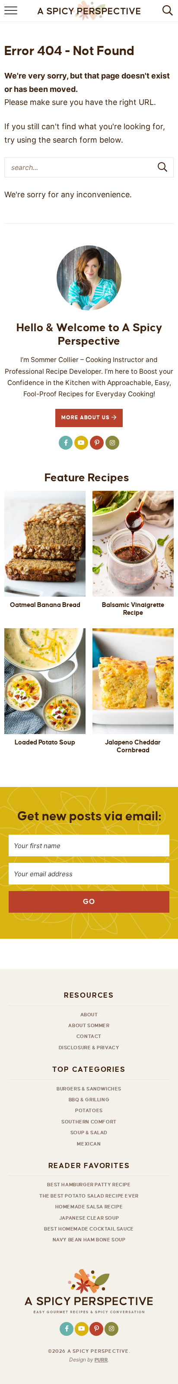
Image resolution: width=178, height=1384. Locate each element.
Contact (89, 1036)
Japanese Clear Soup (89, 1218)
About (89, 1014)
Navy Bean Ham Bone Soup (89, 1239)
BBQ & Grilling (89, 1099)
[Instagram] (112, 443)
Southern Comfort (89, 1121)
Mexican (89, 1143)
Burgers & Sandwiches (89, 1088)
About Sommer (88, 1025)
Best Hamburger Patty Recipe (88, 1184)
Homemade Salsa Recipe (89, 1206)
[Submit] (163, 167)
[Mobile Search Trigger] (166, 15)
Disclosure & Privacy (89, 1047)
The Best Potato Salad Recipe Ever (89, 1195)
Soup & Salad (89, 1132)
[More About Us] (89, 277)
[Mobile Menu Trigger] (11, 15)
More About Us (86, 418)
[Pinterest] (97, 443)
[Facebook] (66, 443)
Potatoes (89, 1110)
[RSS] (81, 443)
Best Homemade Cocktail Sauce (89, 1228)
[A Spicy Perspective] (89, 1291)
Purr (101, 1359)
